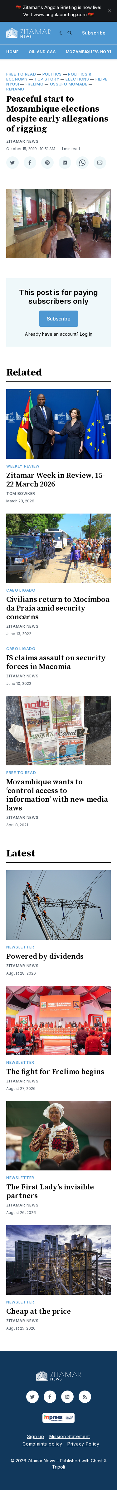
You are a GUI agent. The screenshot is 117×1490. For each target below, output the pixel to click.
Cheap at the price (38, 1311)
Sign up (35, 1436)
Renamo (15, 89)
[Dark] (62, 33)
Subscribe (94, 32)
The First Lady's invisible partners (50, 1192)
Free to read (21, 74)
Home (12, 51)
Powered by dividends (45, 956)
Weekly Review (23, 466)
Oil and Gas (42, 51)
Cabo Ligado (21, 590)
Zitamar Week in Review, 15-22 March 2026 (55, 480)
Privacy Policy (83, 1443)
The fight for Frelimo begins (55, 1072)
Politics (52, 74)
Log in (86, 334)
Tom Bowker (20, 493)
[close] (110, 11)
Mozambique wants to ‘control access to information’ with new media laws (57, 795)
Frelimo (35, 84)
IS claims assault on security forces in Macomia (56, 662)
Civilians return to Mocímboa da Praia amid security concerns (58, 608)
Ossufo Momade (69, 84)
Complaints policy (42, 1443)
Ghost (97, 1460)
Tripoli (58, 1466)
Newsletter (20, 947)
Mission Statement (69, 1436)
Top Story (46, 79)
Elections (77, 79)
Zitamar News (22, 141)
